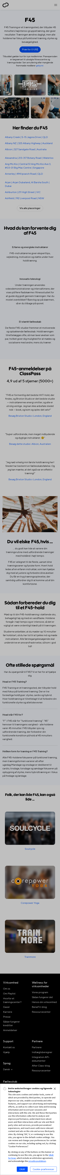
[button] (55, 1089)
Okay (22, 1169)
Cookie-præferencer (43, 1169)
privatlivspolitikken (37, 1161)
